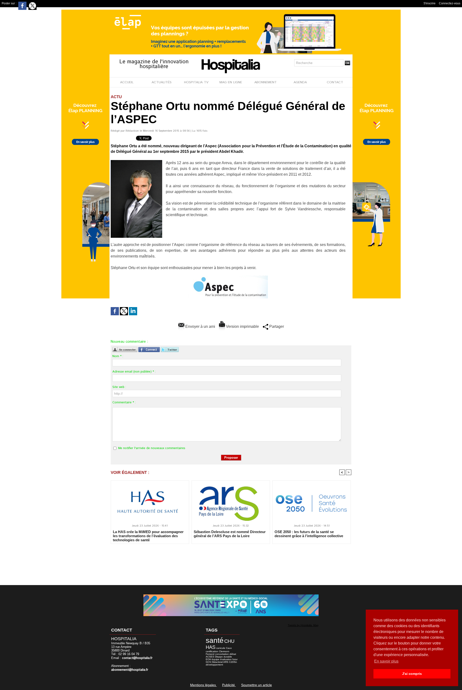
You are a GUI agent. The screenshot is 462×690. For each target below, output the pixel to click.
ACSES (210, 656)
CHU (229, 641)
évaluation (226, 659)
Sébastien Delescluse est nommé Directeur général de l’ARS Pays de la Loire (230, 534)
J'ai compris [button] (412, 674)
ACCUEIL (127, 82)
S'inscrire (430, 3)
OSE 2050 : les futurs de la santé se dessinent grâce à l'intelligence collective (309, 534)
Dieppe (219, 656)
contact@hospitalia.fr (137, 658)
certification (212, 651)
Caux (229, 648)
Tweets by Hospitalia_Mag (303, 625)
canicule (220, 648)
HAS (210, 647)
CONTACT (335, 82)
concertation (222, 654)
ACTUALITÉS (162, 82)
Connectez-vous (449, 3)
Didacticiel (217, 662)
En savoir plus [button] (386, 661)
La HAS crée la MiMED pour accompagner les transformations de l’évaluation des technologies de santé (148, 536)
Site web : (119, 387)
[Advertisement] (231, 561)
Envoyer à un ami (199, 326)
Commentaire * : (124, 402)
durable (228, 656)
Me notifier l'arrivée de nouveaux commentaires (151, 448)
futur (234, 659)
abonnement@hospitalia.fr (129, 670)
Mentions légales (203, 685)
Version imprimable (242, 326)
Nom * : (117, 356)
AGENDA (300, 82)
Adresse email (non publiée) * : (134, 371)
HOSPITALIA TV (196, 82)
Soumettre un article (256, 685)
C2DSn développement (221, 663)
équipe (215, 659)
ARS (225, 662)
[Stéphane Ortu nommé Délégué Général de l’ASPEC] (136, 161)
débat (233, 654)
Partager (276, 326)
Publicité (229, 685)
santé (215, 640)
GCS (208, 662)
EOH (208, 659)
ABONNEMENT (265, 82)
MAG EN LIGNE (230, 82)
